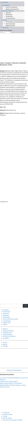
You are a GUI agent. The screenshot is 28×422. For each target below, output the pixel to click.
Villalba (5, 324)
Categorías (9, 16)
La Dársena (6, 5)
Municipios (9, 14)
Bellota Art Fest (10, 25)
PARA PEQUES (7, 332)
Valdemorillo (6, 322)
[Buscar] (25, 306)
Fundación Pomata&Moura (14, 370)
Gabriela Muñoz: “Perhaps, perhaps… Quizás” (13, 385)
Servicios (5, 27)
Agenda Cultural (8, 11)
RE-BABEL (6, 338)
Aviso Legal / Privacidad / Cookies (12, 420)
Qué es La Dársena (11, 7)
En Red (5, 20)
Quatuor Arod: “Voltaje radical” (9, 381)
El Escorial (6, 313)
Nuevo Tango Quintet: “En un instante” (11, 383)
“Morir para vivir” (5, 387)
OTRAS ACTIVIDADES (9, 336)
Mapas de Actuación (12, 9)
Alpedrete (6, 310)
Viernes (5, 342)
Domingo (5, 346)
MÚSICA (5, 329)
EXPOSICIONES (7, 334)
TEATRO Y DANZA (8, 331)
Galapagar (6, 315)
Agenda (8, 13)
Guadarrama (6, 317)
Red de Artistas (10, 24)
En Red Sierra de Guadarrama (15, 22)
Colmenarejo (6, 311)
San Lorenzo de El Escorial (10, 319)
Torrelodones (7, 321)
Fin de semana (10, 18)
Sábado (5, 344)
